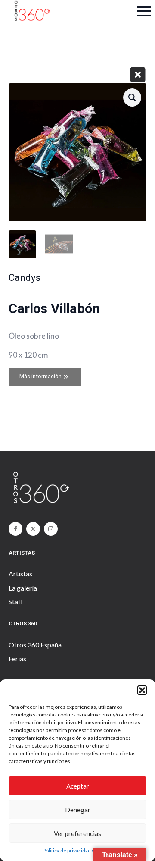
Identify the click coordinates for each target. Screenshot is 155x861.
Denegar (77, 810)
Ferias (17, 658)
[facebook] (15, 529)
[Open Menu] (144, 11)
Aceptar (77, 786)
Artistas (20, 573)
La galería (23, 588)
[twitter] (33, 529)
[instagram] (51, 529)
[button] (142, 690)
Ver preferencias (77, 833)
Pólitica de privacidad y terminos (80, 850)
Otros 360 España (35, 645)
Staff (16, 601)
